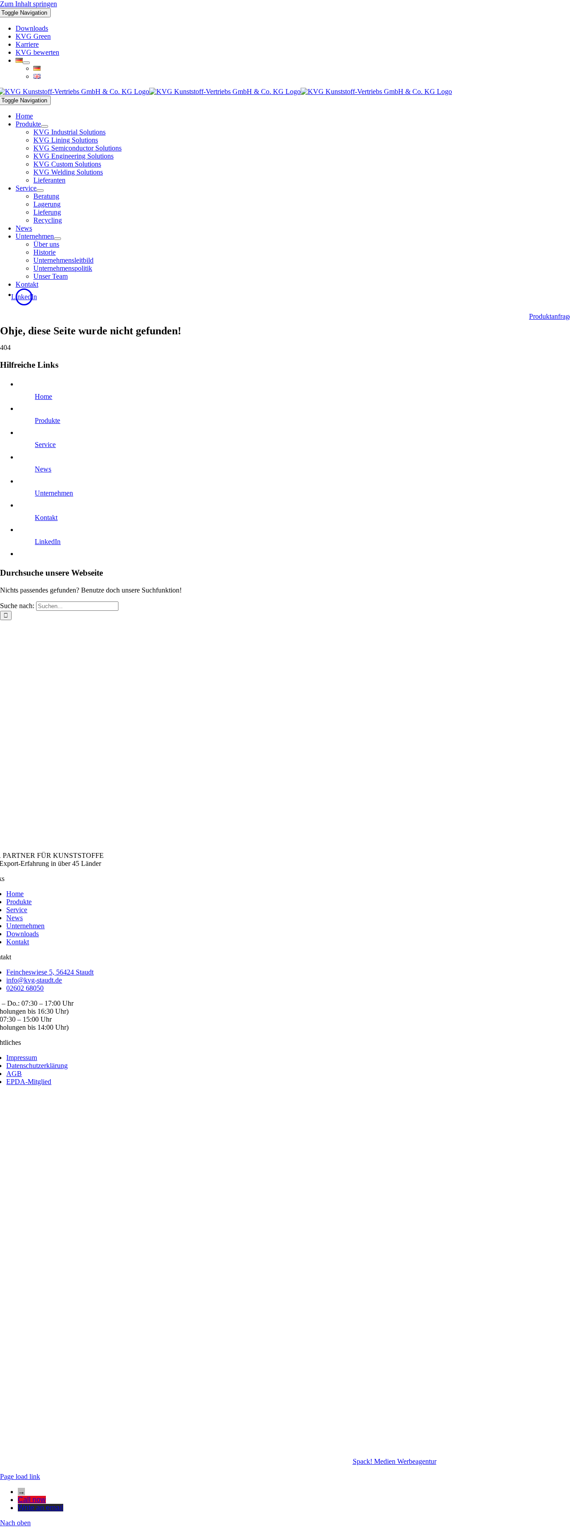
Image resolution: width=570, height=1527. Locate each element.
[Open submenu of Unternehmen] (57, 238)
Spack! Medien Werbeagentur (394, 1461)
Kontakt (46, 517)
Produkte (47, 420)
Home (43, 396)
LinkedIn (48, 541)
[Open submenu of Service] (40, 190)
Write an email (40, 1507)
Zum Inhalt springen (28, 4)
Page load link (20, 1476)
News (43, 469)
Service (45, 444)
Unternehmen (54, 493)
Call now (32, 1499)
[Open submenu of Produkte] (44, 126)
